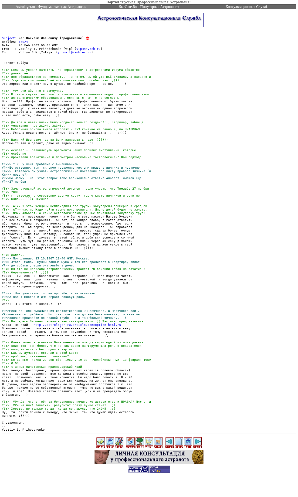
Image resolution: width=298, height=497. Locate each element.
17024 (23, 42)
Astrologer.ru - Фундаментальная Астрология (51, 7)
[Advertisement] (149, 486)
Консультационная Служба (247, 7)
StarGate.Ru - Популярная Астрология (149, 7)
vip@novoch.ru (88, 49)
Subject (8, 38)
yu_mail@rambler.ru (74, 52)
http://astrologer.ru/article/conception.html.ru (77, 325)
